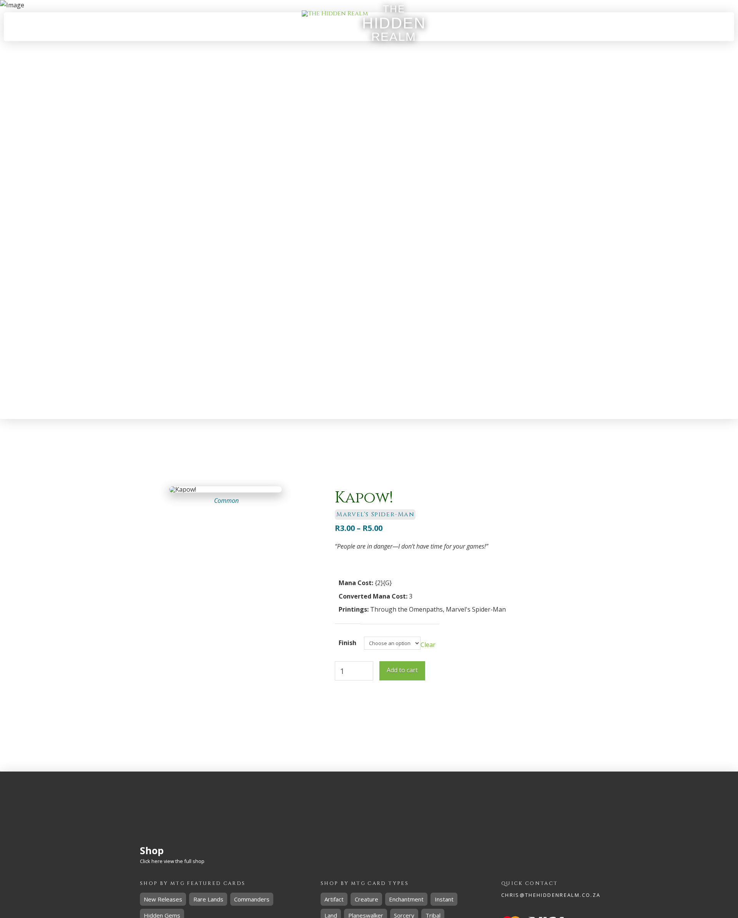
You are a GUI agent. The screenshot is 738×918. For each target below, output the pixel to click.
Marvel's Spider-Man (476, 609)
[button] (539, 27)
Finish (347, 643)
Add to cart (402, 670)
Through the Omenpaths (406, 609)
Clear (428, 644)
